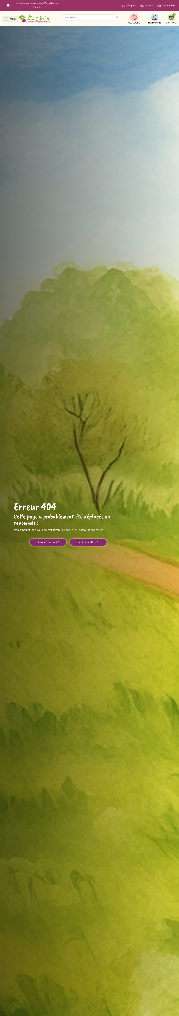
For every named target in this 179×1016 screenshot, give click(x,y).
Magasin (131, 5)
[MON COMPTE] (155, 17)
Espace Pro (168, 5)
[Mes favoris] (134, 17)
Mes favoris (134, 23)
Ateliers (149, 5)
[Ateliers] (142, 5)
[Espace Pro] (159, 5)
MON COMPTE (154, 23)
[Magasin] (124, 5)
